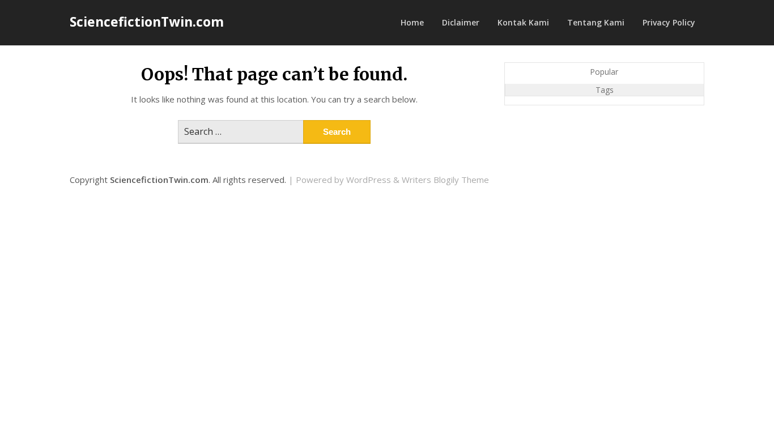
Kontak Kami (523, 22)
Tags (605, 89)
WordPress (368, 179)
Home (412, 22)
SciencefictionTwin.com (147, 21)
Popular (604, 71)
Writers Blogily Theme (445, 179)
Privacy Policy (669, 22)
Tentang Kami (595, 22)
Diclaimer (460, 22)
